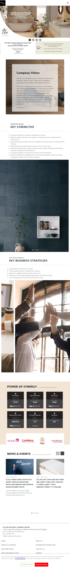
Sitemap (38, 553)
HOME (3, 541)
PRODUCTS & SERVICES (8, 545)
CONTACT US (40, 549)
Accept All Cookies (41, 564)
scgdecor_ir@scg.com (14, 536)
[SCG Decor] (2, 3)
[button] (32, 249)
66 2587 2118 (10, 534)
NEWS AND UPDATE (7, 549)
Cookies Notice (20, 558)
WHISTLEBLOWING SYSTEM (10, 553)
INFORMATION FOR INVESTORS (45, 545)
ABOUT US (39, 541)
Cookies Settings (27, 564)
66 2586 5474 (19, 531)
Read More (21, 108)
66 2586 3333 (10, 531)
